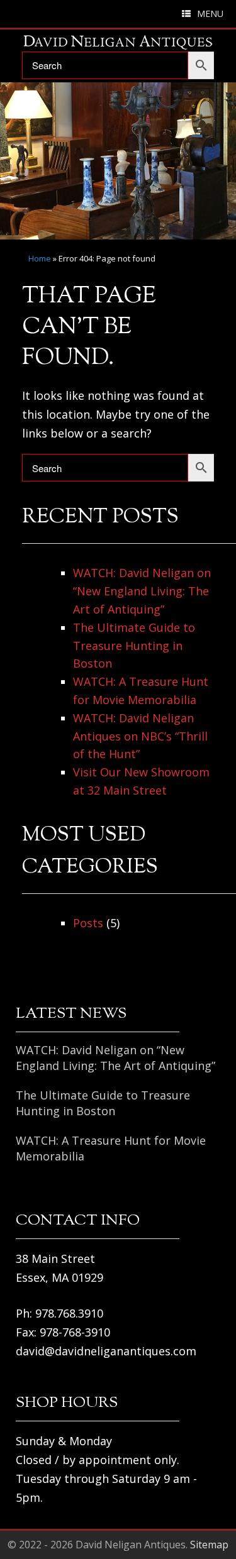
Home (39, 258)
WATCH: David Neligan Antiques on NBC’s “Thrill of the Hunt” (140, 736)
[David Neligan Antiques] (118, 42)
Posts (88, 922)
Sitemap (209, 1544)
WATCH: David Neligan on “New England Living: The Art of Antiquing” (142, 591)
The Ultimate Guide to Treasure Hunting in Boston (134, 645)
